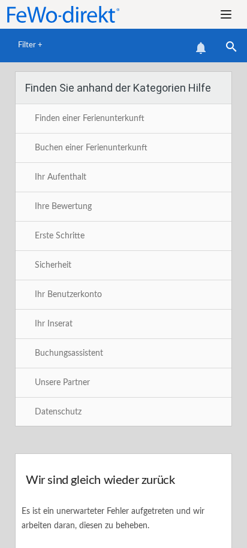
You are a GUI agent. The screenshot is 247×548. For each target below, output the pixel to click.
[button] (226, 14)
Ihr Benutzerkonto (68, 294)
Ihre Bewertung (63, 206)
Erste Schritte (60, 236)
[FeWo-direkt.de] (70, 14)
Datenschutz (58, 412)
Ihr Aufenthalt (60, 177)
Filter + (30, 45)
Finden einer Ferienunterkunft (89, 118)
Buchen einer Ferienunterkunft (91, 148)
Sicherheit (53, 265)
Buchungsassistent (69, 353)
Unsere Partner (62, 383)
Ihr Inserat (54, 324)
